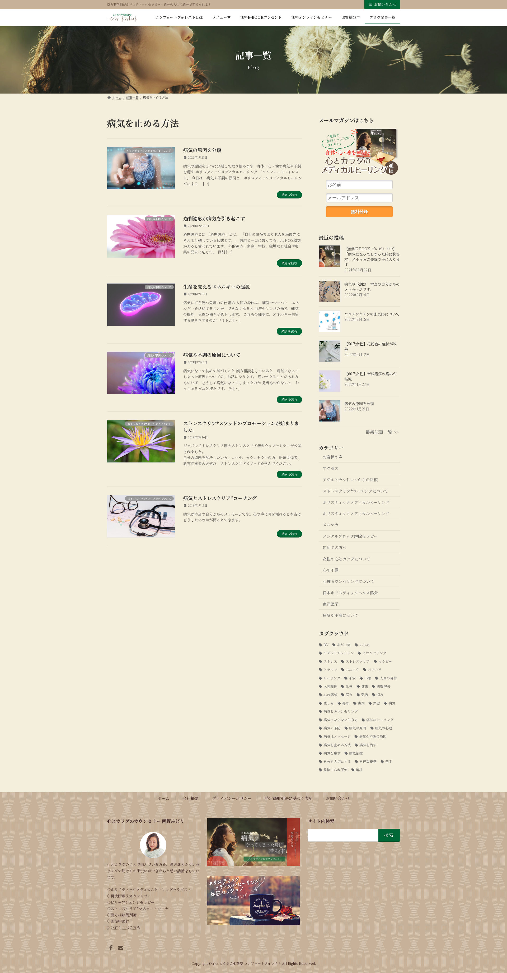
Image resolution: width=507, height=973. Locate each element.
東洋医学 (331, 604)
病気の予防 (332, 728)
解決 (359, 769)
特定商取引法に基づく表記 (288, 798)
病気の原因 (357, 728)
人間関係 (330, 686)
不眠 (367, 677)
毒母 (345, 703)
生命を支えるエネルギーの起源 (216, 286)
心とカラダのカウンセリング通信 (359, 153)
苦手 (388, 761)
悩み (380, 694)
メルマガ (331, 524)
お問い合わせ (385, 4)
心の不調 (331, 570)
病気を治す (368, 744)
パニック (352, 669)
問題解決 (383, 686)
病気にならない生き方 (340, 719)
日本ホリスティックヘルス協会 (350, 592)
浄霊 (376, 703)
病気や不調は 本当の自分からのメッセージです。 (372, 286)
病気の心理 (383, 728)
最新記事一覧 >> (382, 432)
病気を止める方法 (337, 744)
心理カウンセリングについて (348, 581)
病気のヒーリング (380, 719)
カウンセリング (374, 652)
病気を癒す (332, 753)
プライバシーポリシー (232, 798)
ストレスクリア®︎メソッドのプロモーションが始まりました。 (241, 426)
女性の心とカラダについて (346, 559)
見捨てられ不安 (335, 769)
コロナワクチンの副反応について (372, 314)
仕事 (349, 686)
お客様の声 (332, 457)
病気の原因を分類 (202, 149)
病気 (391, 703)
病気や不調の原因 (373, 736)
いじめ (364, 644)
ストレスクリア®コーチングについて (355, 491)
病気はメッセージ (337, 736)
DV (325, 644)
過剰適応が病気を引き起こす (214, 218)
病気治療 (356, 753)
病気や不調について (340, 615)
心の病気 (330, 694)
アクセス (331, 468)
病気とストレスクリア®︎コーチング (220, 497)
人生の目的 (388, 677)
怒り (349, 694)
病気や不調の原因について (211, 354)
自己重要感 (368, 761)
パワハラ (375, 669)
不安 (352, 677)
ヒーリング (331, 677)
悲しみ (328, 703)
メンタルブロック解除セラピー (350, 536)
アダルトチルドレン (338, 652)
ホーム (163, 798)
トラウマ (330, 669)
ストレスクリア (358, 661)
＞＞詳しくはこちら (123, 927)
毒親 (361, 703)
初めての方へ (334, 547)
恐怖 (364, 694)
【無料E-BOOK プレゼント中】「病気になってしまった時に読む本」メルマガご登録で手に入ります (372, 256)
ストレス (330, 661)
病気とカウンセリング (340, 711)
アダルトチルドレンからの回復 (350, 479)
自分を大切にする (337, 761)
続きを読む (289, 194)
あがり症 (344, 644)
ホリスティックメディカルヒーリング (356, 502)
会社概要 (191, 798)
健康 (364, 686)
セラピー (385, 661)
